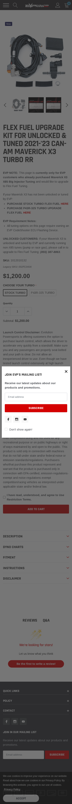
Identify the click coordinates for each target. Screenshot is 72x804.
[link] (8, 419)
